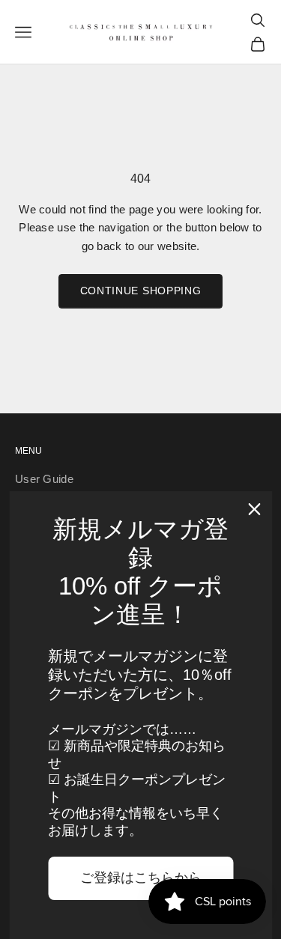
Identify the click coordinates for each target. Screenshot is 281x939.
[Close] (254, 509)
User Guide (44, 478)
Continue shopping (141, 291)
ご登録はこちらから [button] (141, 877)
